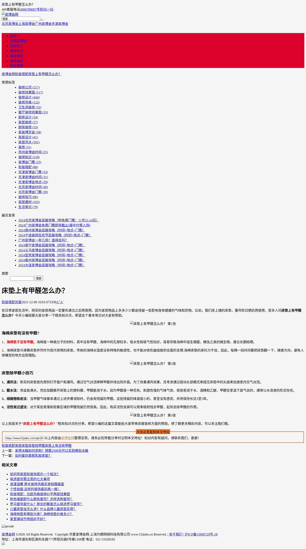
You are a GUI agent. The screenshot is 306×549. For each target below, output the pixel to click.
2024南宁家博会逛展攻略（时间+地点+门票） (51, 245)
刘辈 (18, 302)
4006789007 (28, 9)
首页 (13, 36)
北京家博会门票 (33, 192)
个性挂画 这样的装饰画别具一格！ (35, 489)
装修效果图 (30, 92)
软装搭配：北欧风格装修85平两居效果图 (40, 494)
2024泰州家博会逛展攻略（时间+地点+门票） (51, 260)
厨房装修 (28, 127)
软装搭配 (16, 56)
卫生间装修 (29, 107)
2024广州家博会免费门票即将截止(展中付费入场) (54, 225)
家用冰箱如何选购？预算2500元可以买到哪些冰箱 (51, 450)
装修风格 (29, 102)
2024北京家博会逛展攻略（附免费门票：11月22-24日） (58, 220)
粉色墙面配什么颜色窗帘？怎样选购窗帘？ (41, 499)
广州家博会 (43, 24)
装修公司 (29, 87)
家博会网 (8, 74)
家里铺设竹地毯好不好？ (28, 519)
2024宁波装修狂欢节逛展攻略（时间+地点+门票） (55, 235)
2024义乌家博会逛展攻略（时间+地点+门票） (51, 250)
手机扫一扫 (45, 9)
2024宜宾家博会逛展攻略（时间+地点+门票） (51, 255)
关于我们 (175, 534)
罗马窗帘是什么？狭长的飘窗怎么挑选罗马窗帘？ (46, 504)
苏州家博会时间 (33, 152)
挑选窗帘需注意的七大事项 (30, 479)
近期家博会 (18, 41)
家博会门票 (29, 162)
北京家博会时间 (33, 187)
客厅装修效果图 (33, 112)
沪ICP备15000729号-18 (201, 534)
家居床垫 (21, 445)
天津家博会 (60, 24)
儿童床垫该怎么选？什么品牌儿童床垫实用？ (43, 509)
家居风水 (29, 142)
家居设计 (28, 137)
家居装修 (28, 122)
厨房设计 (28, 117)
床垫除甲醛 (36, 445)
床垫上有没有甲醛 (58, 445)
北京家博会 (10, 24)
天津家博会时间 (33, 177)
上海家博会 (26, 24)
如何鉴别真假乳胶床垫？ (33, 455)
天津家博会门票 (33, 172)
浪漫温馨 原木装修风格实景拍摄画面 (37, 484)
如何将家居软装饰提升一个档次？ (35, 474)
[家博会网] (10, 14)
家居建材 (16, 66)
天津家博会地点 (33, 182)
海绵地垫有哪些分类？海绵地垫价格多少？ (41, 514)
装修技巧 (16, 46)
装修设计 (16, 61)
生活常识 (28, 207)
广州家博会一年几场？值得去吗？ (43, 240)
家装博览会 (29, 132)
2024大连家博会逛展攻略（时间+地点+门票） (51, 265)
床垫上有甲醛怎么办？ (45, 74)
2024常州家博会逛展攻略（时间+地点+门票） (51, 230)
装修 (24, 147)
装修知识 (16, 51)
